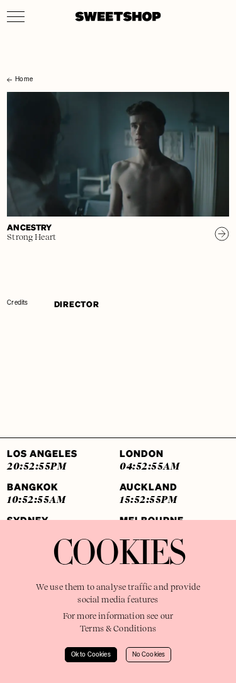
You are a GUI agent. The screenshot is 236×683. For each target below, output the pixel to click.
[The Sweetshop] (118, 16)
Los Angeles (42, 459)
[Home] (10, 68)
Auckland (148, 492)
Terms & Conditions (118, 628)
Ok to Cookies (91, 655)
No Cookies (149, 655)
